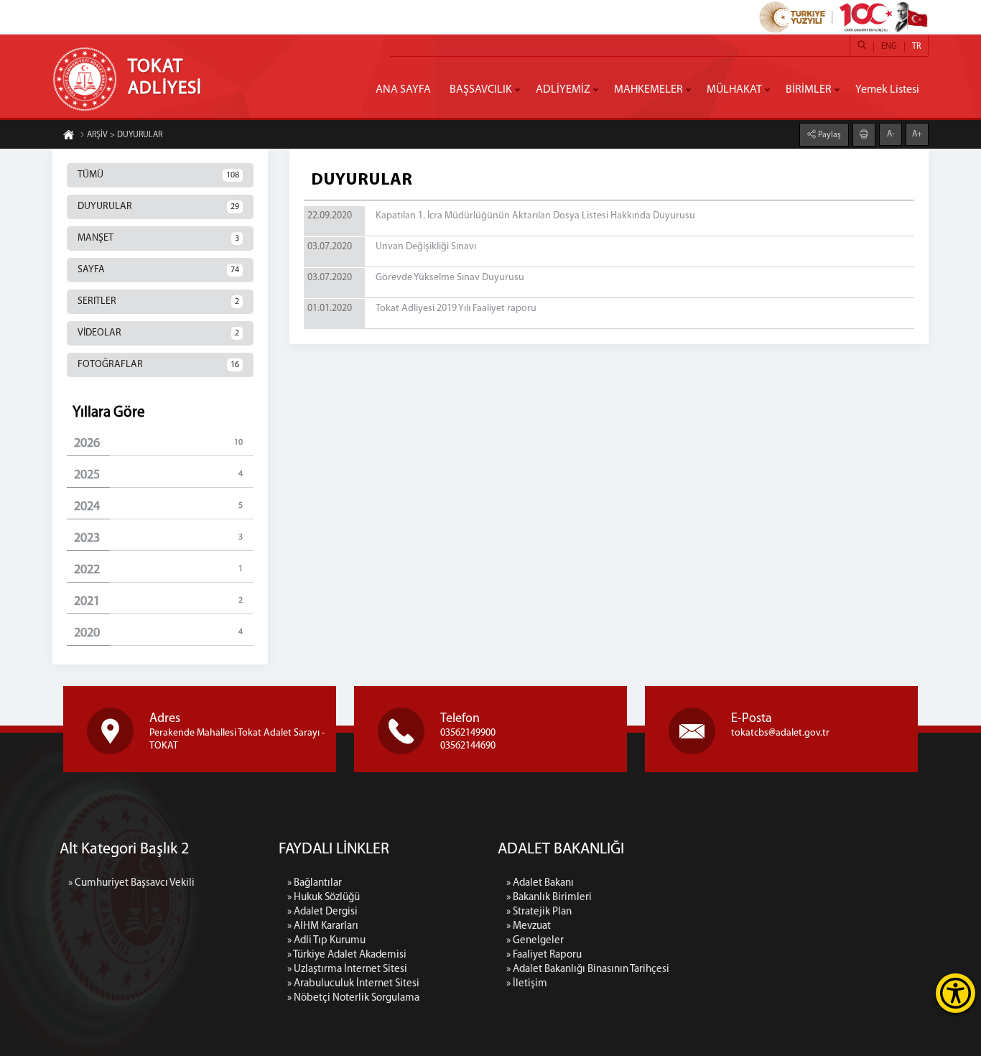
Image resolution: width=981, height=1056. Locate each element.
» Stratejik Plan (539, 912)
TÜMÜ (158, 175)
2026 (158, 443)
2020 (158, 633)
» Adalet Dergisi (322, 912)
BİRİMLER (809, 90)
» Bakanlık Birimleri (549, 897)
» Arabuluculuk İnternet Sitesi (353, 983)
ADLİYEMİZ (563, 90)
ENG (889, 46)
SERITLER (158, 301)
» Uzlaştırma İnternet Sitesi (347, 969)
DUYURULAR (158, 206)
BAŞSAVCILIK (481, 90)
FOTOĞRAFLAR (158, 364)
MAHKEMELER (648, 90)
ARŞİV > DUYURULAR (124, 135)
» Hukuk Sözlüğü (323, 897)
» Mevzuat (528, 926)
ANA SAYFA (403, 90)
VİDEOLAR (158, 333)
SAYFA (158, 269)
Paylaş (828, 135)
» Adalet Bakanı (540, 883)
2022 (158, 570)
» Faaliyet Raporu (544, 955)
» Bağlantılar (314, 883)
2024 (158, 507)
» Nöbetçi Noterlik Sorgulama (353, 998)
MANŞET (158, 238)
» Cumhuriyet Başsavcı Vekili (131, 883)
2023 (158, 538)
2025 (158, 475)
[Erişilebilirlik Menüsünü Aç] (955, 993)
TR (916, 46)
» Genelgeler (535, 940)
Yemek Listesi (887, 90)
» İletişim (526, 983)
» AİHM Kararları (322, 926)
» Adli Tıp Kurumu (326, 940)
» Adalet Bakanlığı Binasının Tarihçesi (587, 969)
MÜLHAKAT (734, 90)
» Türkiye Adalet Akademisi (346, 955)
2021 (158, 602)
